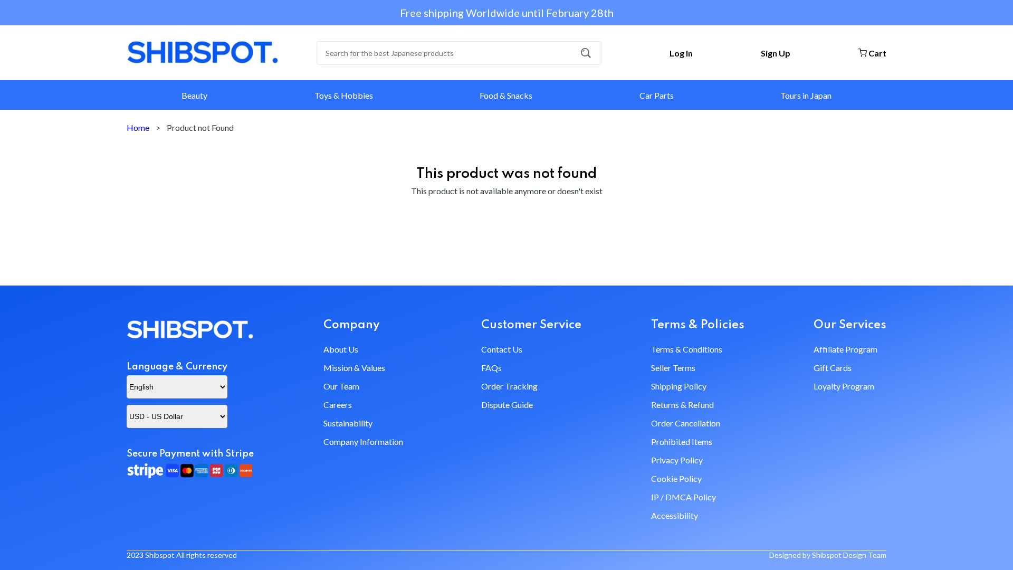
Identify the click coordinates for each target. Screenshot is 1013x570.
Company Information (363, 441)
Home (138, 127)
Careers (337, 405)
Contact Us (501, 349)
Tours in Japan (806, 95)
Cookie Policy (676, 478)
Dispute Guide (507, 405)
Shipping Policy (678, 386)
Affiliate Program (845, 349)
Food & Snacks (506, 95)
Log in (681, 53)
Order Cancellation (685, 423)
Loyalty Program (844, 386)
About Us (340, 349)
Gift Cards (833, 368)
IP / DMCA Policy (683, 497)
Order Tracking (509, 386)
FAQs (491, 368)
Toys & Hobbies (343, 95)
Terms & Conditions (686, 349)
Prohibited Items (681, 441)
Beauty (194, 95)
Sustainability (347, 423)
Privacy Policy (677, 460)
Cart (876, 53)
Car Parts (656, 95)
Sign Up (775, 53)
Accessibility (674, 515)
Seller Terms (673, 368)
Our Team (341, 386)
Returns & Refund (682, 405)
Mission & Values (354, 368)
